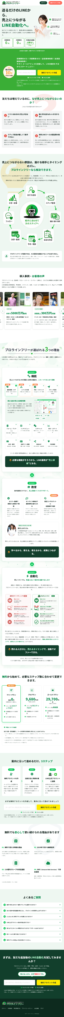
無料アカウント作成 (55, 3)
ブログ (42, 1008)
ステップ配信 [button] (52, 391)
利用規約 (10, 1008)
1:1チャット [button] (39, 430)
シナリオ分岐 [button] (25, 389)
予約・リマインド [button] (38, 388)
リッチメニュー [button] (25, 429)
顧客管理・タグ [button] (11, 389)
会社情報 (36, 1008)
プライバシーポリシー (27, 1008)
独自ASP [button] (39, 445)
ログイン (43, 3)
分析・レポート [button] (52, 430)
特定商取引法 (17, 1008)
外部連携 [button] (52, 445)
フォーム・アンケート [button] (11, 431)
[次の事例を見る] (61, 311)
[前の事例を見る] (3, 311)
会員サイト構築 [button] (25, 445)
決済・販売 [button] (11, 445)
